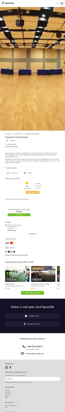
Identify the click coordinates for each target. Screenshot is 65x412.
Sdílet (13, 140)
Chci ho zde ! (19, 215)
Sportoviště (8, 392)
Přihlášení (7, 394)
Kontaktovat (32, 234)
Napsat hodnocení (32, 192)
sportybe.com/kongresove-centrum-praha (16, 255)
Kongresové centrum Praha (32, 134)
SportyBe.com (8, 134)
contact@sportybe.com (35, 353)
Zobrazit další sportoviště (32, 293)
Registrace (7, 396)
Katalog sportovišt (18, 134)
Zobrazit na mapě (11, 230)
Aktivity (7, 390)
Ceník (6, 407)
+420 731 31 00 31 (34, 346)
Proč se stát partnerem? (11, 405)
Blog (6, 397)
